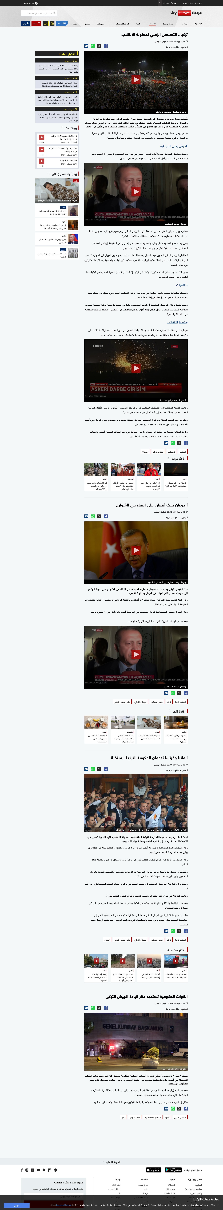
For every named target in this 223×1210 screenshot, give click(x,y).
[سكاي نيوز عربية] (186, 13)
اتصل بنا (198, 1184)
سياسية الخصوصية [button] (63, 1205)
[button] (36, 23)
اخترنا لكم (179, 711)
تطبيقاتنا (171, 1184)
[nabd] (55, 1170)
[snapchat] (43, 1170)
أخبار (185, 23)
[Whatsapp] (93, 46)
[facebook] (22, 1170)
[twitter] (32, 1170)
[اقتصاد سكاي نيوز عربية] (62, 23)
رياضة (138, 23)
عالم (154, 23)
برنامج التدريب (196, 1193)
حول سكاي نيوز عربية (193, 1188)
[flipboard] (49, 1170)
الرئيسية (198, 23)
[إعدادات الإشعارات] (52, 23)
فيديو (87, 23)
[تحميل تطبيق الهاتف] (163, 1169)
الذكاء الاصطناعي (122, 23)
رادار (119, 1193)
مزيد (75, 23)
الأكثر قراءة (178, 458)
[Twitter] (99, 46)
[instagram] (26, 1170)
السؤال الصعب (115, 1188)
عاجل (45, 23)
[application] (136, 80)
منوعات (100, 23)
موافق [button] (16, 1205)
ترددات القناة (170, 1193)
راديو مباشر (170, 1188)
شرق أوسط (168, 23)
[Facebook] (106, 46)
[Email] (86, 46)
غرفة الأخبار (116, 1184)
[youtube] (38, 1170)
